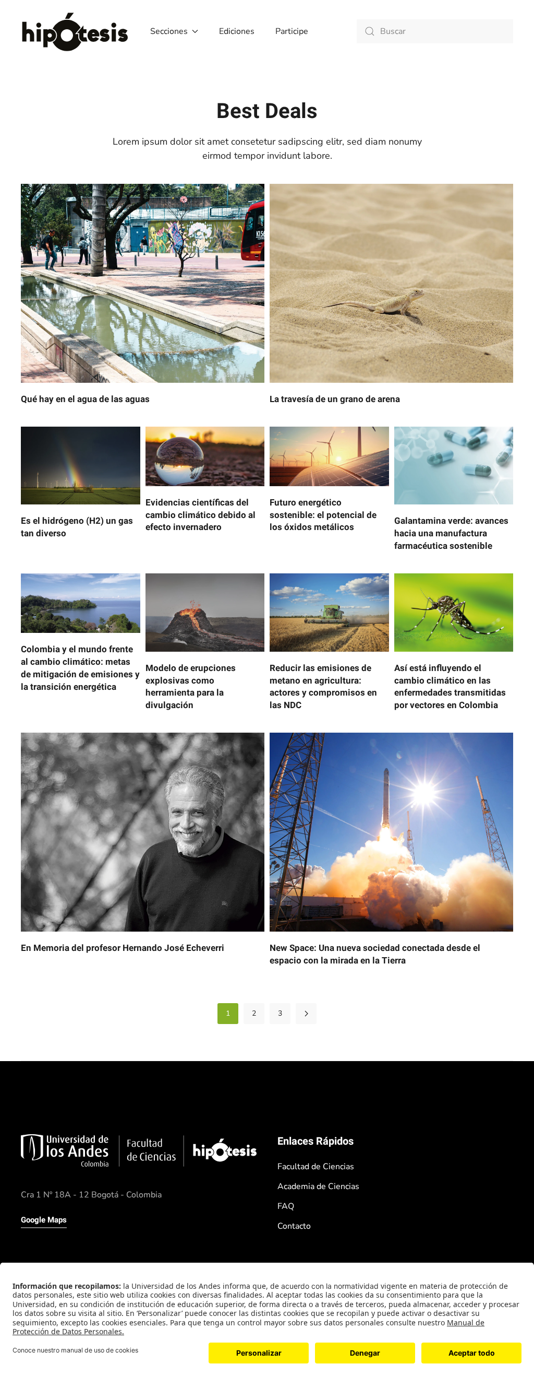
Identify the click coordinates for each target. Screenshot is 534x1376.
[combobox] (435, 31)
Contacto (294, 1226)
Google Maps (44, 1220)
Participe (291, 31)
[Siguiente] (306, 1013)
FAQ (285, 1206)
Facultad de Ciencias (315, 1166)
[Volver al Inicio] (75, 31)
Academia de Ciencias (318, 1186)
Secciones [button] (169, 31)
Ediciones (236, 31)
